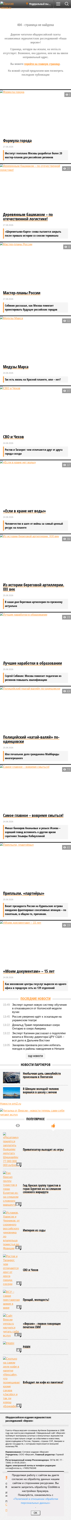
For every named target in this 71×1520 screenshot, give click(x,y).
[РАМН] (11, 1347)
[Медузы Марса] (35, 339)
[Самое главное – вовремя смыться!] (35, 788)
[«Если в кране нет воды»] (35, 483)
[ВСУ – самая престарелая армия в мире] (11, 1300)
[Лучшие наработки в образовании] (35, 636)
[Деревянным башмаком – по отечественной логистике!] (35, 187)
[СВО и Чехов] (35, 409)
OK (35, 1513)
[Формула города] (35, 113)
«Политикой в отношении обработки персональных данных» (35, 1501)
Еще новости (35, 1056)
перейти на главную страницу (42, 64)
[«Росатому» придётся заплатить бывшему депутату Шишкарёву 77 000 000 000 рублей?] (11, 1149)
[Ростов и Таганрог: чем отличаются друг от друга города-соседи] (11, 1270)
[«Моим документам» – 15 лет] (35, 944)
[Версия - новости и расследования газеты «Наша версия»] (11, 5)
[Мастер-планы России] (35, 265)
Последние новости (35, 998)
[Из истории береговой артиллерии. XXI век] (35, 557)
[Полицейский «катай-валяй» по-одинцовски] (35, 710)
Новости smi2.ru (10, 1103)
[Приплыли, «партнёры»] (35, 866)
